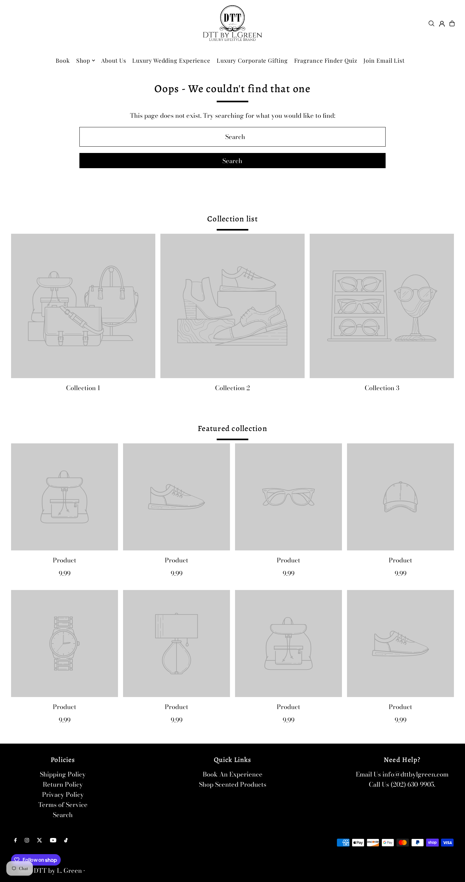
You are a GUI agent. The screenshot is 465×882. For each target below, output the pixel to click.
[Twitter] (39, 840)
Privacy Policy (63, 794)
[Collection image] (83, 306)
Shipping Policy (63, 774)
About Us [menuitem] (113, 60)
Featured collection (232, 428)
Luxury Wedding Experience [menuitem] (171, 60)
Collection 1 (83, 388)
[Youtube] (53, 840)
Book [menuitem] (63, 60)
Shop (83, 60)
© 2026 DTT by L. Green (46, 870)
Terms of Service (63, 804)
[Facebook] (15, 840)
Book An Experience (233, 774)
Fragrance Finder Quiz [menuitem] (325, 60)
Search (63, 815)
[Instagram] (27, 840)
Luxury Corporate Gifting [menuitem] (252, 60)
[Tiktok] (66, 840)
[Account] (442, 24)
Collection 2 (232, 388)
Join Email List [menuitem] (384, 60)
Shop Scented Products (232, 784)
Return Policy (63, 784)
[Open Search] (431, 23)
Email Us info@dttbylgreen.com (402, 774)
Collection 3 (382, 388)
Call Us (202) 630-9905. (402, 784)
